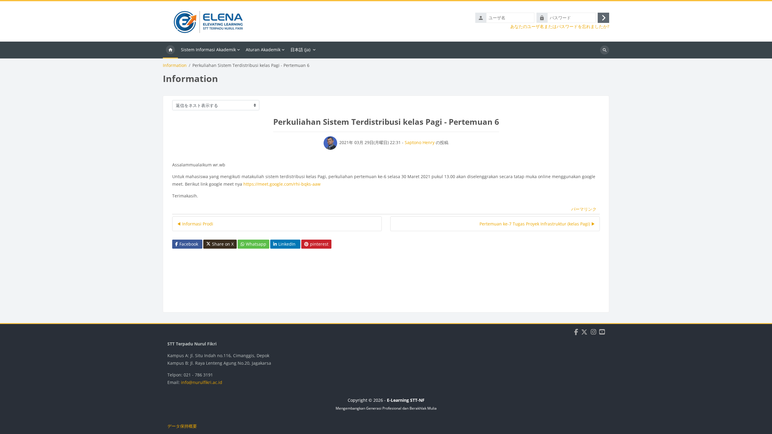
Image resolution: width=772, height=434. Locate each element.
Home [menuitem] (170, 50)
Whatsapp (256, 244)
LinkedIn (287, 244)
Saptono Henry (420, 142)
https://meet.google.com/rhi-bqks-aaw (282, 184)
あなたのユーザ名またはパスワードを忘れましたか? (559, 26)
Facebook (188, 244)
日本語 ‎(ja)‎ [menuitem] (300, 49)
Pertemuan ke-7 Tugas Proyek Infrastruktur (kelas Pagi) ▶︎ (537, 224)
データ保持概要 (182, 426)
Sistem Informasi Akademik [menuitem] (208, 49)
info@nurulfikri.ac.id (201, 382)
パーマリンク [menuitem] (583, 209)
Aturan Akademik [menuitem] (263, 49)
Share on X (223, 244)
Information (175, 65)
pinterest (319, 244)
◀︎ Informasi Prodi (195, 224)
